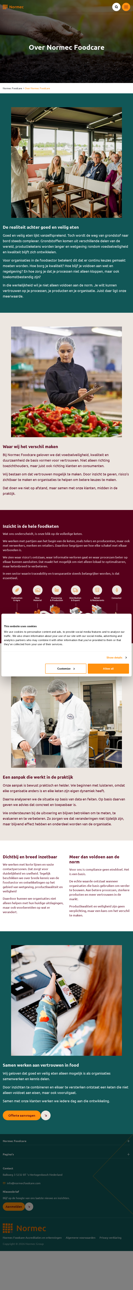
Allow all (108, 668)
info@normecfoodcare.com (24, 1183)
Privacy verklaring (110, 1237)
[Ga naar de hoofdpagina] (13, 7)
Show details (114, 657)
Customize (63, 668)
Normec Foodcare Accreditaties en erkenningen (32, 1237)
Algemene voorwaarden (80, 1237)
